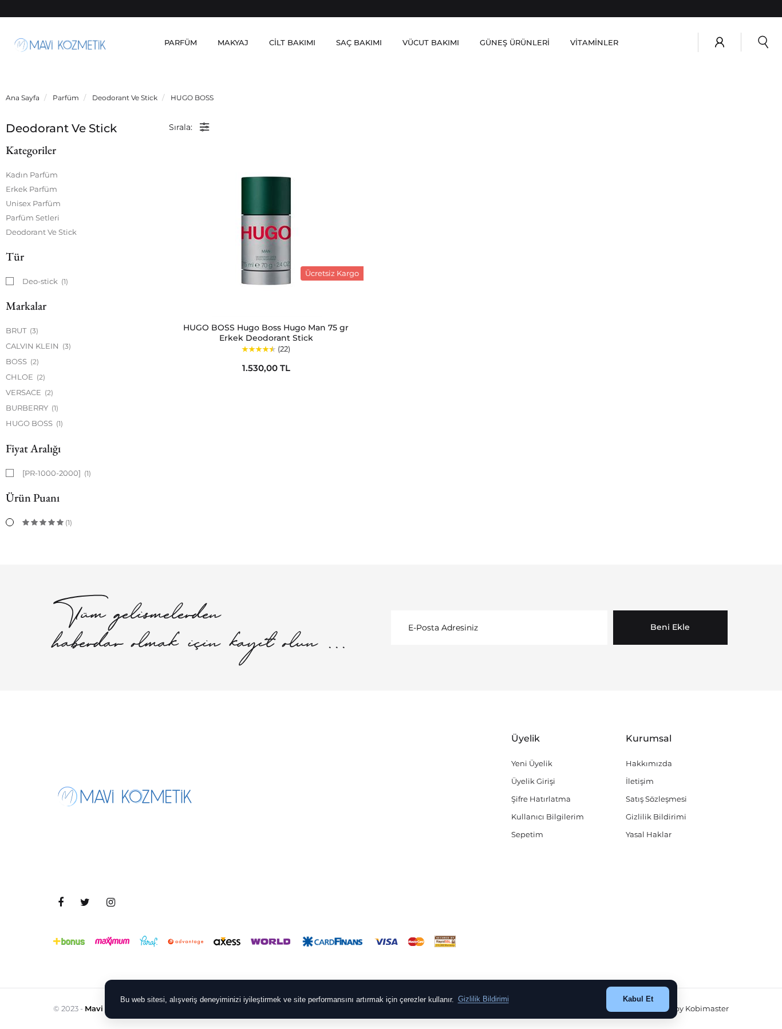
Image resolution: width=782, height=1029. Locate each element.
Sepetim (527, 834)
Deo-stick (45, 281)
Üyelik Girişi (533, 781)
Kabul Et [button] (638, 999)
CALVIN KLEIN (38, 345)
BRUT (22, 330)
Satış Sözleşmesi (656, 798)
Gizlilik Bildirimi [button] (483, 999)
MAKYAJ (233, 42)
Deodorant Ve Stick (41, 231)
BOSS (22, 361)
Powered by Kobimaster (684, 1008)
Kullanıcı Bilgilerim (547, 816)
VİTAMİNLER (594, 42)
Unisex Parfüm (33, 203)
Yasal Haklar (649, 834)
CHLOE (25, 376)
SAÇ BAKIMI (359, 42)
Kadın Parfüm (32, 174)
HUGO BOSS (34, 423)
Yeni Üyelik (531, 763)
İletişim (640, 781)
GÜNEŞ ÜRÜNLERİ (515, 42)
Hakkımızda (649, 763)
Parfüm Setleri (33, 217)
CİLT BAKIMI (292, 42)
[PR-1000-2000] (56, 473)
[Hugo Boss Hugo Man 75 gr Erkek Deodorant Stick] (266, 231)
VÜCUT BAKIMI (430, 42)
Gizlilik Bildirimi (656, 816)
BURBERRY (32, 407)
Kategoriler (31, 150)
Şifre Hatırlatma (541, 798)
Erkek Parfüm (31, 189)
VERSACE (29, 392)
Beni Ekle (670, 627)
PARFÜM (180, 42)
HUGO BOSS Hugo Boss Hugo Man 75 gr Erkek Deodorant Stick (266, 332)
